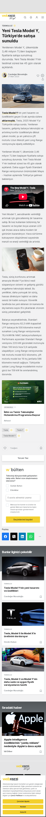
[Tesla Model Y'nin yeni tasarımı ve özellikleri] (23, 568)
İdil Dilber (8, 751)
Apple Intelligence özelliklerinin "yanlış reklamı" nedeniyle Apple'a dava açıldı (22, 743)
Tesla (5, 430)
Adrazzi (7, 421)
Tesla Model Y (9, 436)
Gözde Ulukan (10, 642)
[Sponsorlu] (23, 392)
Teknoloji (7, 26)
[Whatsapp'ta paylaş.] (31, 536)
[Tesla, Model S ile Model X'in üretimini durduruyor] (23, 614)
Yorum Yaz (23, 458)
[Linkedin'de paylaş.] (23, 536)
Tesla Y (20, 430)
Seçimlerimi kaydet (23, 519)
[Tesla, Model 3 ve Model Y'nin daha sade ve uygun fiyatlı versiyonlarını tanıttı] (23, 659)
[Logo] (9, 17)
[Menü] (42, 17)
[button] (23, 259)
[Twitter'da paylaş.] (14, 536)
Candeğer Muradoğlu (13, 596)
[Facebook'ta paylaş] (6, 536)
